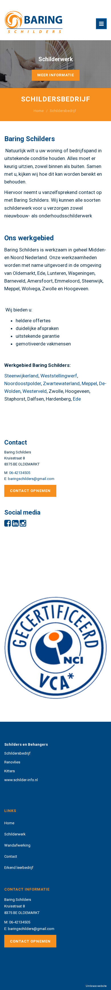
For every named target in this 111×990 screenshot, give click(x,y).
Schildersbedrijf (17, 753)
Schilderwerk (15, 834)
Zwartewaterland (61, 383)
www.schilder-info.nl (21, 780)
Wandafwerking (17, 845)
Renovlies (12, 762)
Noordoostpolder (22, 383)
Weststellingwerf (58, 376)
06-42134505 (19, 473)
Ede (77, 399)
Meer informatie (55, 75)
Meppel (89, 383)
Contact (10, 856)
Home (39, 111)
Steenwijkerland (21, 376)
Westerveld (34, 391)
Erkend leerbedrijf (18, 867)
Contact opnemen (30, 491)
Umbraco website (96, 986)
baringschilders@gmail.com (31, 479)
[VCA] (55, 649)
